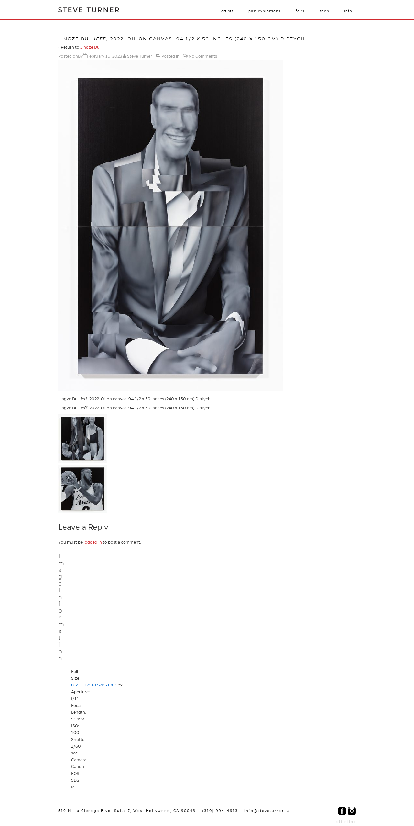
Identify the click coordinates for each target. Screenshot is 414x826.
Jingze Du (90, 47)
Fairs (300, 11)
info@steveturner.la (267, 811)
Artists (227, 11)
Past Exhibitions (264, 11)
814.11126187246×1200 (94, 685)
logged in (93, 542)
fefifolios (345, 822)
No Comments (203, 56)
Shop (324, 11)
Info (348, 11)
